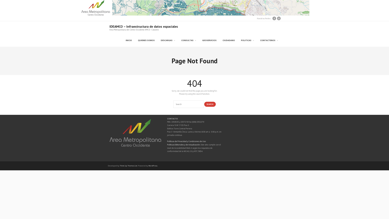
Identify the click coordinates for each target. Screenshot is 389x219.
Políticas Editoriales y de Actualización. (183, 144)
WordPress (152, 166)
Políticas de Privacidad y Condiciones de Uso (186, 141)
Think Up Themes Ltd (128, 166)
